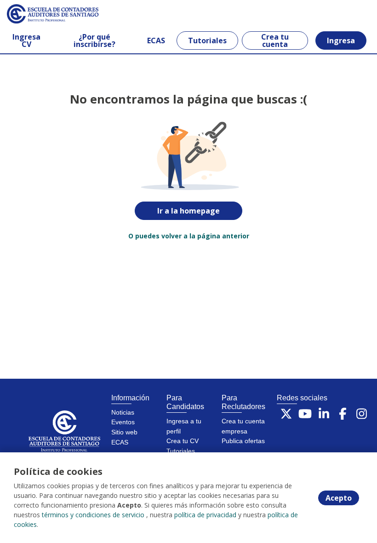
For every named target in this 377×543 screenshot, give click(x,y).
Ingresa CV (26, 40)
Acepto (339, 498)
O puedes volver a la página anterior (188, 235)
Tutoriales (207, 40)
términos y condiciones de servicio (93, 514)
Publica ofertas (243, 441)
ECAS (156, 40)
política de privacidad (205, 514)
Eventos (123, 422)
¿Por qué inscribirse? (94, 40)
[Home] (40, 13)
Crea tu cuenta (275, 40)
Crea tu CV (182, 441)
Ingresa (341, 40)
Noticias (122, 412)
